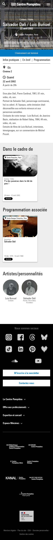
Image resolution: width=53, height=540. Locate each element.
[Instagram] (9, 338)
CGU (29, 530)
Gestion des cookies (27, 534)
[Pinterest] (32, 350)
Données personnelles (41, 530)
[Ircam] (37, 448)
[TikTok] (9, 350)
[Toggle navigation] (48, 4)
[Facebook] (21, 338)
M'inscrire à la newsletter (26, 373)
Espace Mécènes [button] (11, 423)
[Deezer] (44, 350)
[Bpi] (17, 448)
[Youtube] (38, 362)
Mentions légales (10, 530)
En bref (26, 60)
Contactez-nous (26, 383)
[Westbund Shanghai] (38, 481)
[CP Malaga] (35, 464)
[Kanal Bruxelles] (18, 481)
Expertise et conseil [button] (12, 415)
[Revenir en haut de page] (46, 533)
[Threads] (32, 338)
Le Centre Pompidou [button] (13, 399)
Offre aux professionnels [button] (15, 407)
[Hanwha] (26, 497)
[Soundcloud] (15, 362)
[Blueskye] (44, 338)
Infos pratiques (11, 60)
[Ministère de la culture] (27, 516)
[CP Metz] (18, 464)
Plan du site (22, 530)
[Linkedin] (21, 350)
